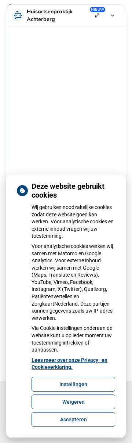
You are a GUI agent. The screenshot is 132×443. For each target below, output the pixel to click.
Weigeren (73, 402)
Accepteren (73, 419)
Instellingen (73, 384)
